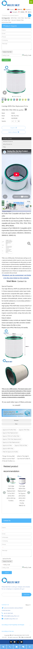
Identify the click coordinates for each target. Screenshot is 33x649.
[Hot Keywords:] (29, 15)
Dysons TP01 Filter (24, 430)
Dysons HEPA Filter (8, 448)
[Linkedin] (14, 642)
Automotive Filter (6, 22)
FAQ (4, 147)
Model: (3, 113)
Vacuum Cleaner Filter (17, 20)
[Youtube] (21, 642)
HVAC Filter (21, 18)
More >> (28, 605)
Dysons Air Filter (7, 445)
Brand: (3, 115)
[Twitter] (18, 642)
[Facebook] (11, 642)
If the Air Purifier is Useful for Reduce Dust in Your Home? (9, 461)
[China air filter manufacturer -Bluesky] (11, 580)
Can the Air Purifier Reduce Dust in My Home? (24, 458)
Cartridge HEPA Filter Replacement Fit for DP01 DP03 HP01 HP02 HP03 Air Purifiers (11, 493)
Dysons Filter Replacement (10, 433)
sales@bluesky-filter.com (11, 618)
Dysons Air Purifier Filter (9, 430)
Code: (3, 118)
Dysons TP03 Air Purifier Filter (11, 436)
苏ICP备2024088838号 (25, 637)
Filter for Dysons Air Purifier (10, 451)
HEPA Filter (14, 18)
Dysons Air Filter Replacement (11, 442)
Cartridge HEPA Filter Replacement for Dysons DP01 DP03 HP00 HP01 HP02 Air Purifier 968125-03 (22, 495)
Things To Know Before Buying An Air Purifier (9, 456)
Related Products (8, 141)
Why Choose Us (7, 144)
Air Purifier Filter (6, 20)
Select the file (7, 52)
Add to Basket (12, 132)
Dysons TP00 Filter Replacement (12, 439)
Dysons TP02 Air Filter (21, 445)
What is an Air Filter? (8, 458)
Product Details (7, 138)
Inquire (12, 128)
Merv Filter (27, 18)
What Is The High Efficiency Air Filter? (24, 456)
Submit (6, 60)
